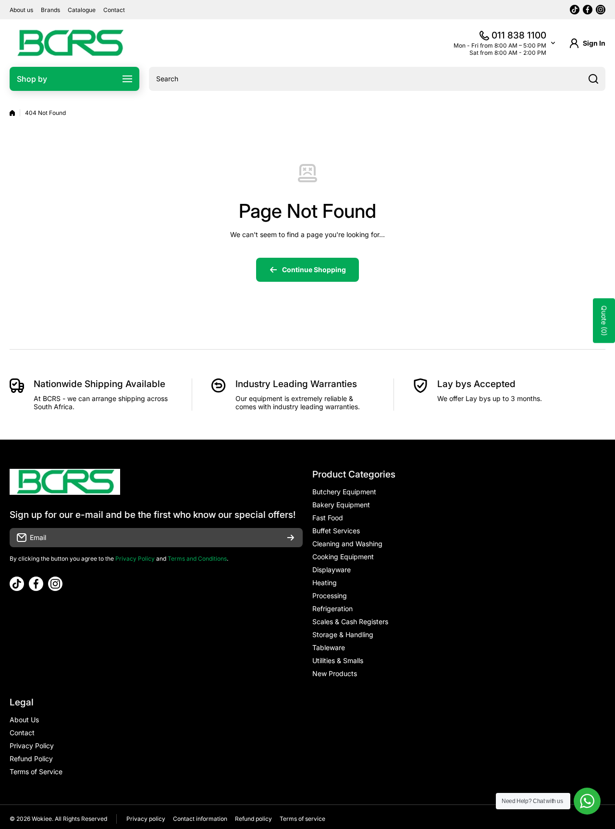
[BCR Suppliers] (70, 43)
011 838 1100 (519, 35)
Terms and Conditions (197, 558)
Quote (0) (604, 320)
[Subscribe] (291, 537)
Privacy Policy (135, 558)
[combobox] (377, 79)
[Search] (593, 79)
